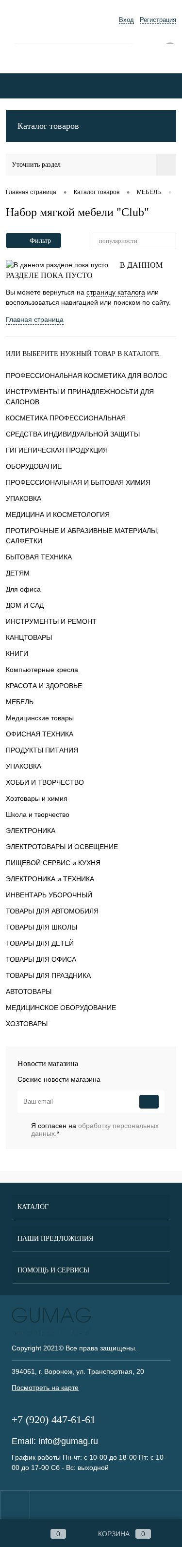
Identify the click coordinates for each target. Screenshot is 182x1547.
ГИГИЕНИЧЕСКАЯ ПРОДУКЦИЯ (57, 450)
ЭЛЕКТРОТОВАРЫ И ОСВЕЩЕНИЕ (62, 847)
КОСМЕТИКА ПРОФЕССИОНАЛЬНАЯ (66, 418)
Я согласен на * (95, 1129)
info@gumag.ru (68, 1441)
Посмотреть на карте (45, 1387)
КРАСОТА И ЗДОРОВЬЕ (44, 686)
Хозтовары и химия (36, 798)
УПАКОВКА (23, 498)
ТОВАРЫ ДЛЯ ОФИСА (41, 959)
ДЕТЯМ (18, 573)
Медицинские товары (40, 718)
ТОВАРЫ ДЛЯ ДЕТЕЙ (40, 943)
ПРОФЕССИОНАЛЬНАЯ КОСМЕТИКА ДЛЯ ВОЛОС (86, 375)
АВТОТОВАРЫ (28, 991)
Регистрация (158, 19)
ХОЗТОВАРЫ (27, 1024)
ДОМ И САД (25, 605)
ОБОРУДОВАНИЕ (34, 466)
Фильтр (40, 240)
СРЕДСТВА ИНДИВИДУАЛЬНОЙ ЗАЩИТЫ (73, 434)
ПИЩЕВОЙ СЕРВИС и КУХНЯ (53, 863)
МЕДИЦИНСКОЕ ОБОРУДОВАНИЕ (61, 1008)
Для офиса (23, 589)
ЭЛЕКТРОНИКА (30, 830)
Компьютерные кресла (42, 670)
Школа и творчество (37, 814)
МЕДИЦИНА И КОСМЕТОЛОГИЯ (58, 514)
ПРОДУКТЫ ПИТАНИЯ (42, 750)
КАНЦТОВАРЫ (29, 637)
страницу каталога (115, 292)
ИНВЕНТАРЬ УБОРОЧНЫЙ (49, 895)
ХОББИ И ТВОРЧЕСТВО (45, 782)
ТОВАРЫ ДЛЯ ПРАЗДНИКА (48, 975)
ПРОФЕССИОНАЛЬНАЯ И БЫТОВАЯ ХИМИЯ (78, 482)
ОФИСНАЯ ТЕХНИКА (39, 734)
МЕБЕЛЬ (19, 702)
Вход (126, 19)
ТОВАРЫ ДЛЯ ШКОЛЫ (41, 927)
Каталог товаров (48, 126)
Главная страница (35, 319)
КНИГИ (17, 653)
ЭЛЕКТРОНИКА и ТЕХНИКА (50, 879)
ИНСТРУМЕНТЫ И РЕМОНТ (51, 621)
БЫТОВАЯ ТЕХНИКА (39, 557)
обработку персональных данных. (95, 1129)
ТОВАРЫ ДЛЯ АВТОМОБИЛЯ (52, 911)
